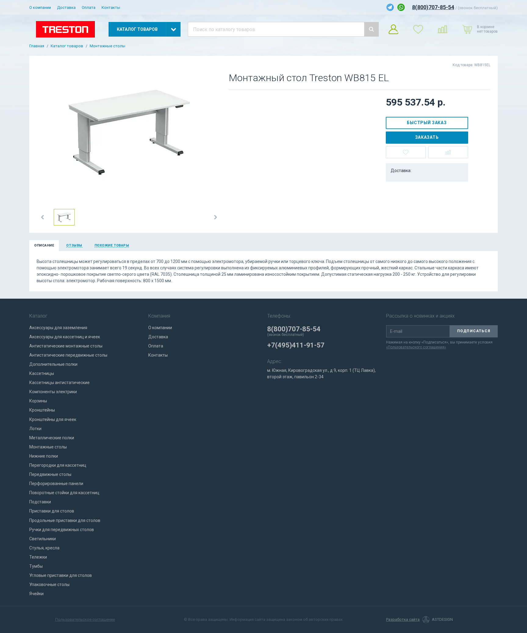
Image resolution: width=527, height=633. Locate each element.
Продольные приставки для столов (64, 520)
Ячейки (36, 593)
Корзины (38, 400)
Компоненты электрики (53, 391)
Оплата (88, 7)
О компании (40, 7)
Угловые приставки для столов (60, 575)
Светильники (42, 538)
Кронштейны (42, 410)
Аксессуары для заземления (58, 327)
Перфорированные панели (56, 483)
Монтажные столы (107, 46)
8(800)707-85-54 (433, 7)
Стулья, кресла (44, 547)
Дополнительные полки (53, 364)
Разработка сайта (403, 619)
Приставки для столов (51, 511)
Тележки (38, 557)
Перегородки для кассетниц (57, 465)
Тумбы (36, 566)
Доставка (66, 7)
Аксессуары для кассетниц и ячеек (64, 336)
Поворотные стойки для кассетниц (64, 492)
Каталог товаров (67, 46)
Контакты (111, 7)
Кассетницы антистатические (59, 382)
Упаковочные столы (49, 584)
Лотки (35, 428)
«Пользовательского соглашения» (416, 347)
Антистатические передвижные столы (68, 355)
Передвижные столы (50, 474)
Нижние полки (43, 456)
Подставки (40, 501)
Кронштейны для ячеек (52, 419)
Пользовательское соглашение (85, 619)
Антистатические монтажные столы (65, 345)
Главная (36, 46)
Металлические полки (51, 437)
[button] (43, 217)
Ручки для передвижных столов (61, 529)
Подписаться (473, 331)
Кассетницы (41, 373)
